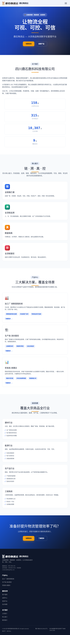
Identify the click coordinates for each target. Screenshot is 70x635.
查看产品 (41, 44)
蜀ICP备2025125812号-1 (41, 628)
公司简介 (4, 613)
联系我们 (4, 620)
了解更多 (41, 538)
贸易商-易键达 (6, 585)
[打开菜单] (66, 3)
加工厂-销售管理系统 (8, 579)
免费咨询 (29, 44)
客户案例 (4, 594)
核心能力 (4, 617)
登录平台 (4, 601)
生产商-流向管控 (7, 582)
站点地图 (4, 604)
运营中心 (4, 598)
